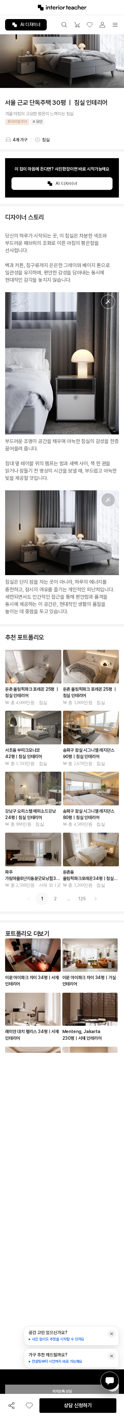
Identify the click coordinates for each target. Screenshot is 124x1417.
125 (82, 898)
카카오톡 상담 (62, 1391)
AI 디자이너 (30, 24)
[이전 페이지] (28, 898)
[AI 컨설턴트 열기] (109, 1381)
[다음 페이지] (95, 898)
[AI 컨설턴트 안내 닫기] (111, 1334)
